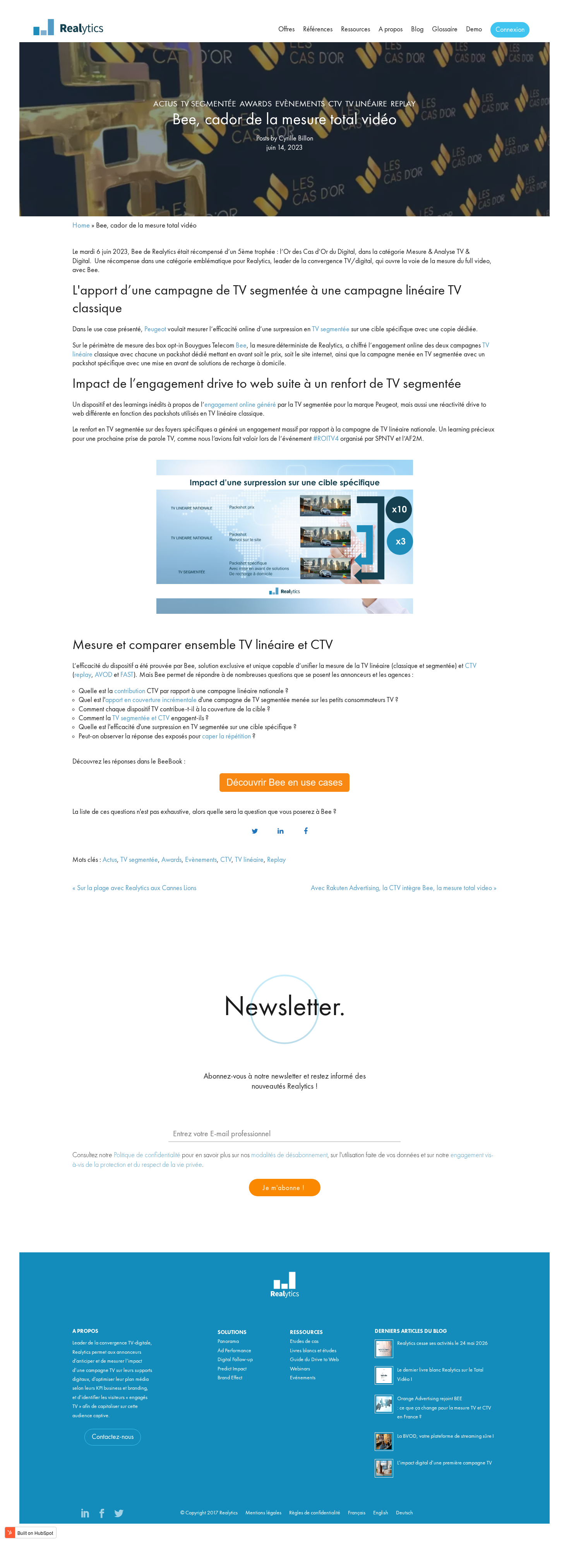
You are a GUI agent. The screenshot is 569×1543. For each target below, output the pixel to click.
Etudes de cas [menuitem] (304, 1341)
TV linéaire (366, 104)
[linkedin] (280, 831)
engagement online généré (240, 404)
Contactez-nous (113, 1436)
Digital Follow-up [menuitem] (235, 1359)
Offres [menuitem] (286, 29)
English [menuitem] (380, 1513)
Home (81, 225)
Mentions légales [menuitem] (263, 1513)
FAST (127, 674)
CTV (335, 104)
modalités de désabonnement (289, 1154)
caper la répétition (226, 736)
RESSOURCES (306, 1332)
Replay (403, 104)
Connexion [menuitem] (509, 29)
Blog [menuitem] (417, 29)
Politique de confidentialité (147, 1154)
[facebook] (306, 831)
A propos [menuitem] (391, 29)
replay (82, 674)
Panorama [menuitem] (228, 1341)
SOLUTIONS (232, 1332)
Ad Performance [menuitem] (234, 1350)
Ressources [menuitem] (355, 29)
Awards (256, 104)
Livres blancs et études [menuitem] (313, 1350)
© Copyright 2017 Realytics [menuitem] (209, 1513)
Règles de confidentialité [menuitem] (314, 1513)
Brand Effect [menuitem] (230, 1377)
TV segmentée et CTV (141, 718)
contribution (129, 691)
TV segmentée (208, 104)
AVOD (103, 674)
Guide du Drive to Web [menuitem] (314, 1359)
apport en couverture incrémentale (151, 700)
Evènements (300, 104)
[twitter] (254, 831)
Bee (241, 345)
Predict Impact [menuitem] (232, 1369)
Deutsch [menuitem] (404, 1513)
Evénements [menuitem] (302, 1377)
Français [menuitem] (356, 1513)
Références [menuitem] (317, 29)
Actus (165, 104)
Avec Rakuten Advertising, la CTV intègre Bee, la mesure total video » (404, 888)
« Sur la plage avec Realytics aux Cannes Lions (134, 888)
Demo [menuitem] (474, 29)
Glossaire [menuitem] (445, 29)
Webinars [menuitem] (300, 1369)
